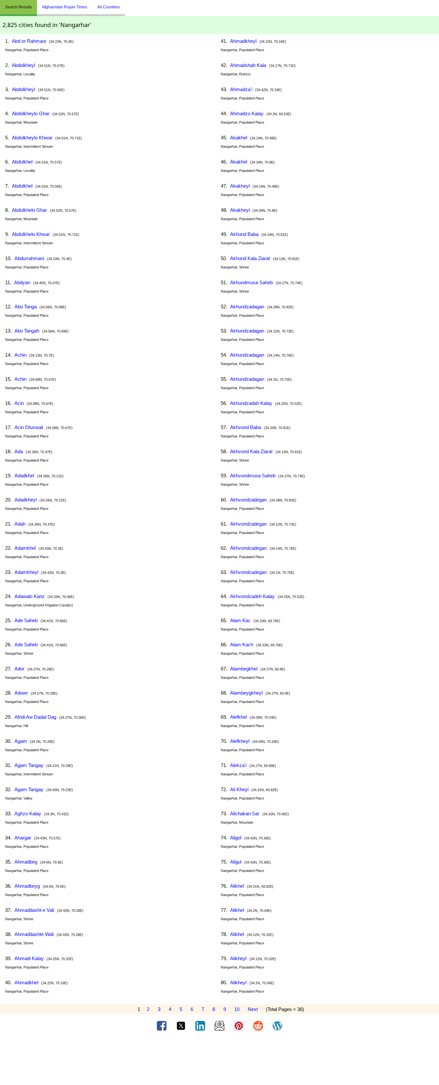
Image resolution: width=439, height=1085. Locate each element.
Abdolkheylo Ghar (30, 113)
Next (253, 1009)
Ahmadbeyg (27, 886)
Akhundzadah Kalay (251, 403)
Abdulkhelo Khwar (31, 234)
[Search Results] (126, 4)
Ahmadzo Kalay (247, 113)
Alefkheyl (239, 741)
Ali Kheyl (239, 789)
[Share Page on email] (220, 1025)
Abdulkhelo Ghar (29, 210)
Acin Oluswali (28, 427)
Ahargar (22, 837)
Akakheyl (240, 186)
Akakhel (238, 137)
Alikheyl (238, 958)
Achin (20, 355)
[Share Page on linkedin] (201, 1025)
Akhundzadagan (247, 306)
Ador (19, 668)
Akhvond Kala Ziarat (251, 451)
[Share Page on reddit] (258, 1025)
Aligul (235, 862)
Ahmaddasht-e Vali (34, 910)
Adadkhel (24, 475)
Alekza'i (238, 765)
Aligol (235, 837)
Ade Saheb (26, 620)
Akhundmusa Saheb (251, 282)
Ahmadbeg (25, 862)
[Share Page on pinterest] (239, 1025)
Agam (20, 741)
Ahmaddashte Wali (34, 934)
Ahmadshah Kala (248, 65)
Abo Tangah (26, 330)
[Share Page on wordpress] (277, 1025)
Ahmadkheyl (243, 41)
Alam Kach (241, 644)
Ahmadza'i (241, 89)
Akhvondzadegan (248, 499)
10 (236, 1009)
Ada (18, 451)
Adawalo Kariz (29, 596)
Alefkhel (238, 717)
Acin (19, 403)
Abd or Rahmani (29, 41)
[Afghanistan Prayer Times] (129, 4)
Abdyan (22, 282)
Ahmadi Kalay (29, 958)
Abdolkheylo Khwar (32, 137)
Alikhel (237, 886)
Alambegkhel (243, 668)
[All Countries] (133, 4)
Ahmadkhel (26, 982)
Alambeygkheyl (246, 693)
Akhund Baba (244, 234)
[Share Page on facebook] (162, 1025)
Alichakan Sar (244, 813)
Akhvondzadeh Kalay (252, 596)
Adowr (21, 693)
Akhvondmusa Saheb (252, 475)
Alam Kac (240, 620)
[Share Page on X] (181, 1025)
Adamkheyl (26, 572)
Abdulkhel (22, 161)
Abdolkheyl (23, 65)
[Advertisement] (219, 1060)
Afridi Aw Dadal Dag (35, 717)
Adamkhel (25, 548)
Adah (19, 524)
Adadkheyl (25, 499)
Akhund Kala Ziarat (250, 258)
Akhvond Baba (245, 427)
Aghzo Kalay (27, 813)
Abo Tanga (25, 306)
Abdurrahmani (29, 258)
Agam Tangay (28, 765)
